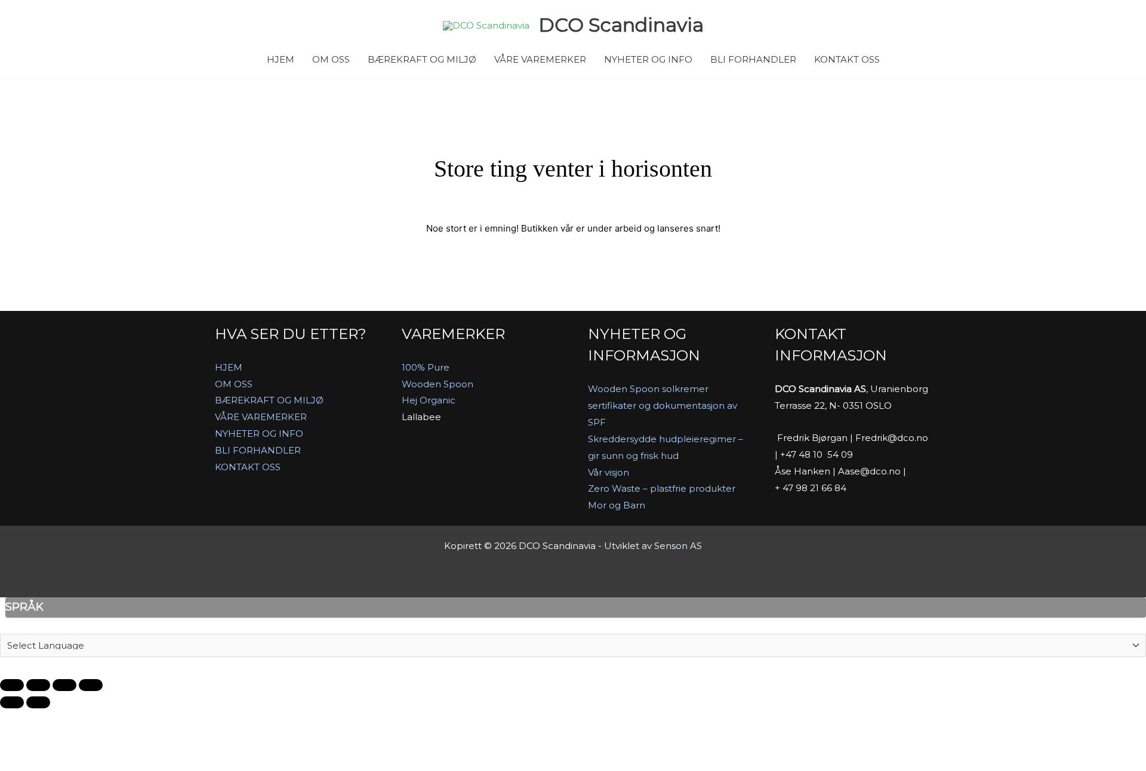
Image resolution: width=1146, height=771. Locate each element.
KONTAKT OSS (847, 59)
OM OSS (331, 59)
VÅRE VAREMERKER (540, 59)
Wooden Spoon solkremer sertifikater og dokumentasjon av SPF (662, 405)
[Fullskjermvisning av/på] (38, 685)
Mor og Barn (616, 505)
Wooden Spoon (437, 384)
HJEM (280, 59)
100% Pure (425, 367)
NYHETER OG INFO (648, 59)
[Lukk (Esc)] (91, 685)
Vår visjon (608, 472)
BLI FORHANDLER (753, 59)
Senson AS (678, 545)
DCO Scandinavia (621, 24)
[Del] (64, 685)
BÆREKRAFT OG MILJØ (422, 59)
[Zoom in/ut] (12, 685)
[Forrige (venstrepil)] (12, 702)
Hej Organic (428, 400)
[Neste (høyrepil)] (38, 702)
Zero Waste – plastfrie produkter (661, 488)
